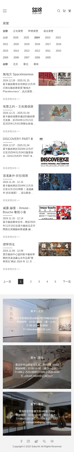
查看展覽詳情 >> (11, 99)
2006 (37, 57)
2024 (37, 37)
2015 (5, 50)
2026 (15, 37)
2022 (58, 37)
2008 (16, 57)
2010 (58, 50)
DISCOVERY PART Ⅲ (18, 138)
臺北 (25, 64)
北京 (15, 64)
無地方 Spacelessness (18, 74)
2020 (16, 44)
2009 (5, 57)
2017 (48, 44)
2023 (47, 37)
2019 (26, 44)
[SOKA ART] (37, 11)
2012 (37, 50)
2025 (26, 37)
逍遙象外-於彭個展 (15, 175)
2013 (26, 50)
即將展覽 (33, 31)
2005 (48, 57)
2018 (37, 44)
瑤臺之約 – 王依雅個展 (18, 106)
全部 (5, 31)
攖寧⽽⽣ (9, 244)
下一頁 (67, 281)
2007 (26, 57)
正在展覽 (18, 31)
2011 (47, 50)
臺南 (36, 64)
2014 (16, 50)
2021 (5, 44)
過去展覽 (48, 31)
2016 (58, 44)
